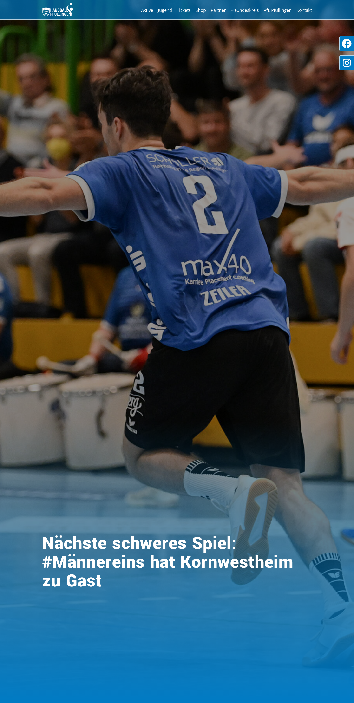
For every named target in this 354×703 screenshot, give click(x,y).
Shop (201, 10)
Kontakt (304, 10)
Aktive (147, 10)
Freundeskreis (244, 10)
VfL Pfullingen (278, 10)
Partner (218, 10)
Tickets (184, 10)
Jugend (165, 10)
